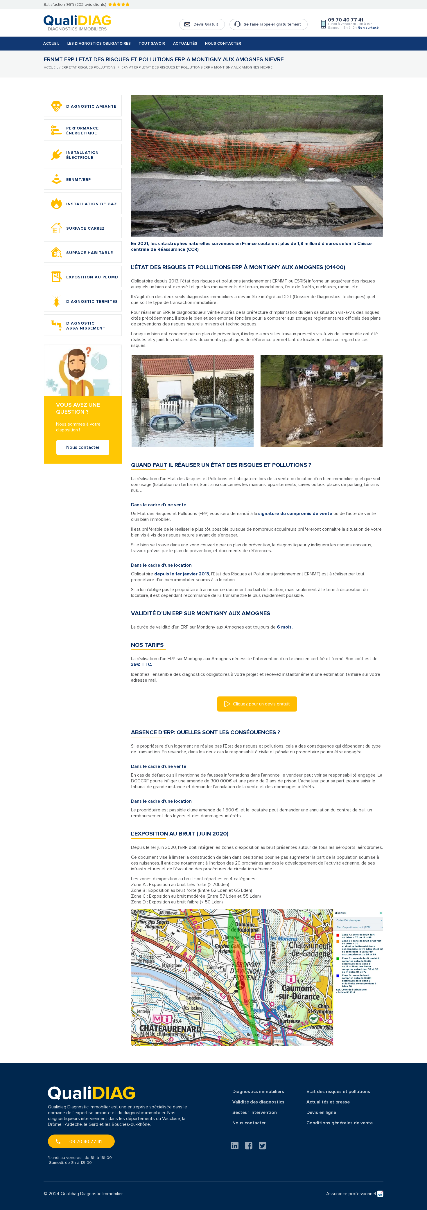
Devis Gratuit (205, 24)
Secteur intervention (254, 1112)
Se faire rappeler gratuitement (272, 24)
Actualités (185, 43)
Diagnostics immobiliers (258, 1091)
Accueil (51, 43)
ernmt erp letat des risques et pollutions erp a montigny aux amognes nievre (196, 67)
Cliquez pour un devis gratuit (261, 704)
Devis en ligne (321, 1112)
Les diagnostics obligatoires (99, 43)
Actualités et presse (328, 1102)
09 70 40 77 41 (85, 1142)
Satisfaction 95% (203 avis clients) (75, 4)
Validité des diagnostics (258, 1102)
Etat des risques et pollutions (338, 1091)
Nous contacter (223, 43)
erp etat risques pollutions (89, 67)
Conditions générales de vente (339, 1123)
